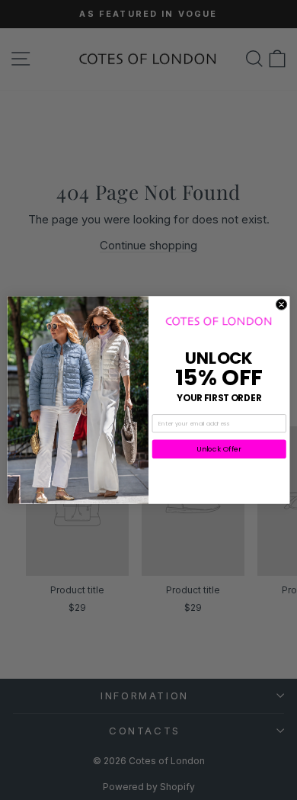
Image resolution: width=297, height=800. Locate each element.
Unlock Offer (218, 449)
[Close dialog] (281, 304)
